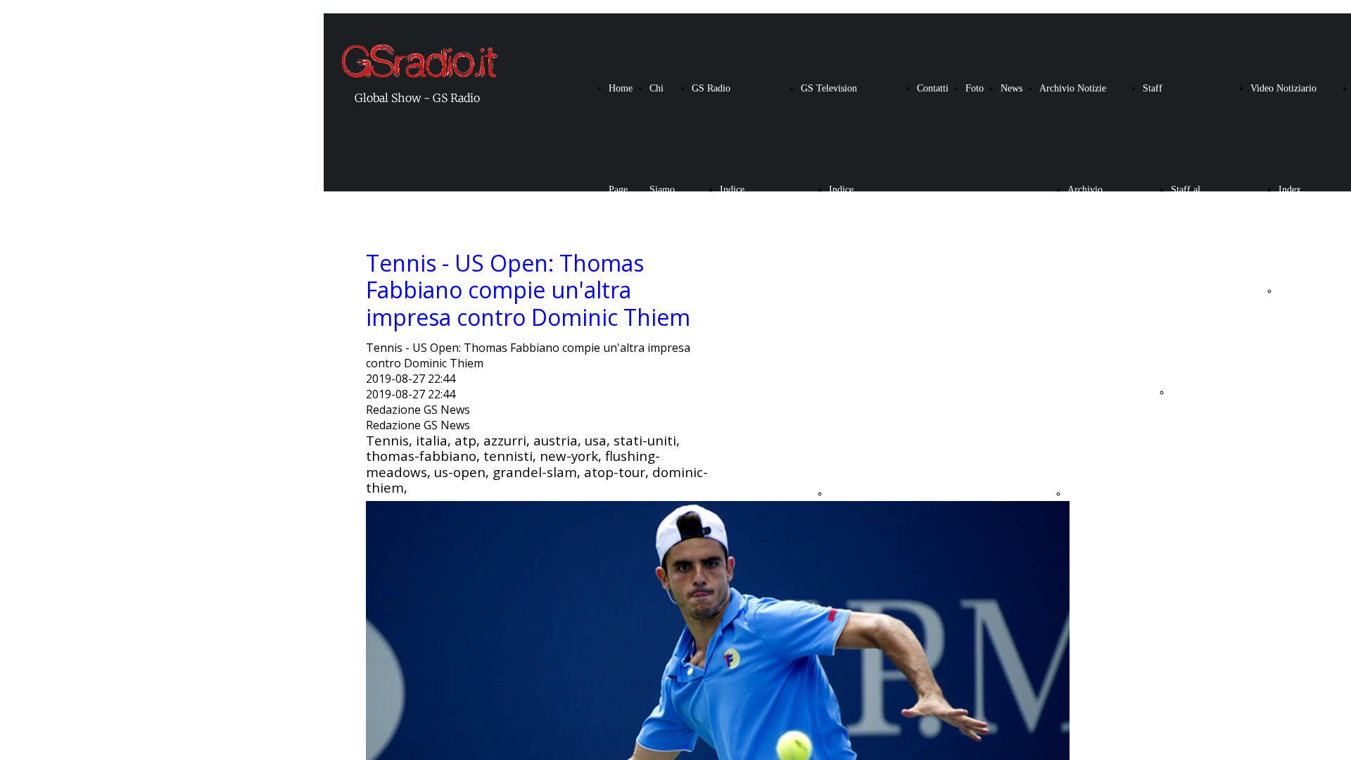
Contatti (933, 88)
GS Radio (711, 88)
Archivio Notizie (1072, 88)
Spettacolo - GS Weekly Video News (1299, 494)
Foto (974, 88)
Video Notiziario (1283, 88)
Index (1290, 189)
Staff (1152, 88)
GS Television (829, 88)
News (1011, 88)
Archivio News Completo (1086, 291)
